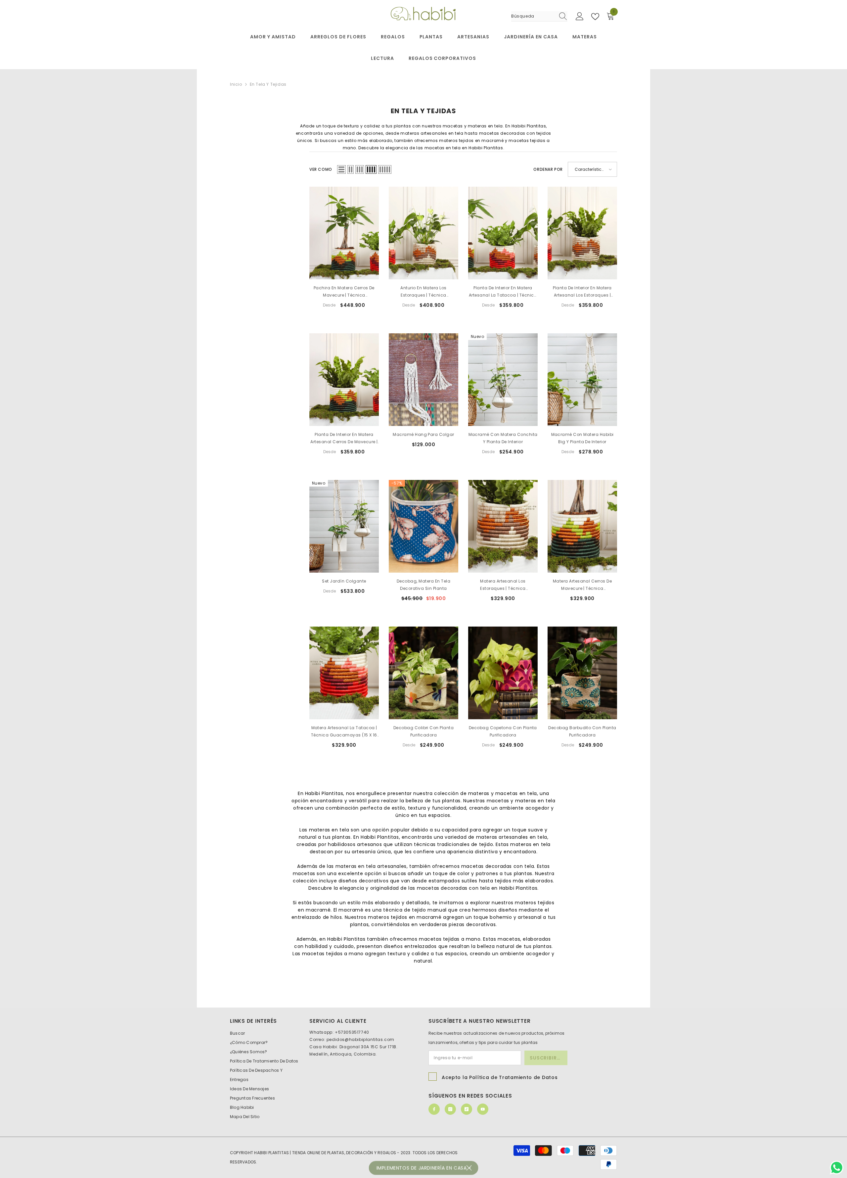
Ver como (320, 169)
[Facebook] (434, 1109)
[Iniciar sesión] (580, 17)
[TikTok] (466, 1109)
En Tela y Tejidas (268, 84)
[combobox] (533, 16)
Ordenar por (548, 169)
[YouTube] (482, 1109)
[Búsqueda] (539, 16)
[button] (341, 169)
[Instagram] (450, 1109)
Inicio (236, 84)
